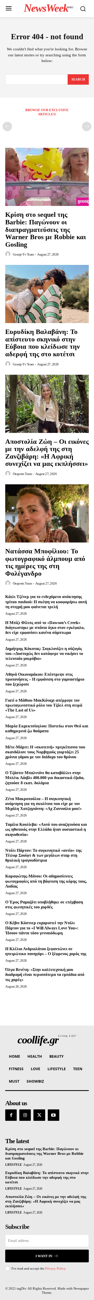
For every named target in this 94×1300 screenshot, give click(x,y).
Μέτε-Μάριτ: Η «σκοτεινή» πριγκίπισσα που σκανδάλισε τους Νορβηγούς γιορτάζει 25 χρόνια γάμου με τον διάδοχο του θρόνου (45, 752)
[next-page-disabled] (86, 126)
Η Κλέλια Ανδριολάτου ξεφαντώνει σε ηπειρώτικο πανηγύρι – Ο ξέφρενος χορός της (45, 951)
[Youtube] (53, 1115)
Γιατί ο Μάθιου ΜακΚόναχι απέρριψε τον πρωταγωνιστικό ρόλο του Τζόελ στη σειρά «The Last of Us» (43, 705)
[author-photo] (8, 254)
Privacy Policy (55, 1268)
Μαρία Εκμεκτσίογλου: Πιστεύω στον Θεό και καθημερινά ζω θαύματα (46, 728)
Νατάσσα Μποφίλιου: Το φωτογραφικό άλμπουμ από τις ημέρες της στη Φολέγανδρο (45, 562)
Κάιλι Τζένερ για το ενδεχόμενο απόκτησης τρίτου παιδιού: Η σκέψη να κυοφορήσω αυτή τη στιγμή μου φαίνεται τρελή (46, 601)
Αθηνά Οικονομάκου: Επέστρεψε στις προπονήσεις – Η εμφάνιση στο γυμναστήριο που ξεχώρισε (44, 679)
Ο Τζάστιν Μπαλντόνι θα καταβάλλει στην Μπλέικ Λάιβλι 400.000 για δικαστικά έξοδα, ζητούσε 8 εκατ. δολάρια (44, 777)
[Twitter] (39, 1115)
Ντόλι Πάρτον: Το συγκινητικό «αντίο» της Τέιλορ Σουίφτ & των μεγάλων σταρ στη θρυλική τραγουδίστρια (43, 855)
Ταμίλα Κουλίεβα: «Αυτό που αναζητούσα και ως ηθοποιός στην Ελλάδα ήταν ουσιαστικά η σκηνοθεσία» (46, 829)
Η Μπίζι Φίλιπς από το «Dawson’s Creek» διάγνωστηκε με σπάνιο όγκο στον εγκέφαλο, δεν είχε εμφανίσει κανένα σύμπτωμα (45, 627)
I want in (44, 1256)
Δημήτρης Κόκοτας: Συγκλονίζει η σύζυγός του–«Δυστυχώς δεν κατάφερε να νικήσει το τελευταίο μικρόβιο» (44, 653)
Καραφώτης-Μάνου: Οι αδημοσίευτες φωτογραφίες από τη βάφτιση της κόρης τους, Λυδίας (46, 881)
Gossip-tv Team (23, 254)
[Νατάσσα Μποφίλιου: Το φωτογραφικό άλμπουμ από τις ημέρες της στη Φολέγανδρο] (47, 513)
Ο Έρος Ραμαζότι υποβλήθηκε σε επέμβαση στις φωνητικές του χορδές (44, 904)
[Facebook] (11, 1115)
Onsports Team (22, 474)
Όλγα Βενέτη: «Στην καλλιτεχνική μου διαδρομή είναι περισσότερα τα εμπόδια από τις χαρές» (44, 974)
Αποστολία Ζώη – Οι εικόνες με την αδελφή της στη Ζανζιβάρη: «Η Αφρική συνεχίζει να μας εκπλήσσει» (47, 453)
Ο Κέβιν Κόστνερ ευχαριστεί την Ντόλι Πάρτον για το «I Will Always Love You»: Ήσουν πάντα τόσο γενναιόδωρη (41, 928)
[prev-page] (7, 126)
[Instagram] (25, 1115)
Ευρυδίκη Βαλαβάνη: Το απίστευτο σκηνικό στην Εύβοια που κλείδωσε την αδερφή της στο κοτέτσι (42, 343)
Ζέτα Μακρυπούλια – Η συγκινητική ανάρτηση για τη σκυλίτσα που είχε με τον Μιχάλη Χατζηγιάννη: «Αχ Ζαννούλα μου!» (43, 803)
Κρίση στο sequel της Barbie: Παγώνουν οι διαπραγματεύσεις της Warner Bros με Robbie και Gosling (45, 229)
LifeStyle (13, 1165)
